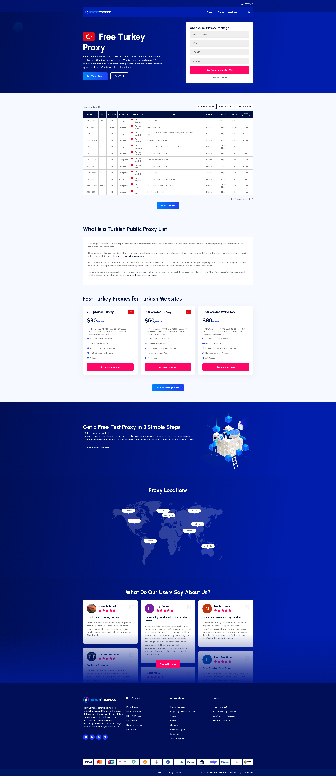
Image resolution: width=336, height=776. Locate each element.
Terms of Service (218, 772)
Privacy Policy (234, 772)
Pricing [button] (221, 12)
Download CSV (244, 106)
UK (163, 510)
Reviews (174, 720)
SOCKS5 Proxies (133, 711)
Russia (194, 510)
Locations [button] (232, 12)
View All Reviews (168, 664)
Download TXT (225, 106)
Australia (208, 546)
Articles (173, 716)
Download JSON (206, 106)
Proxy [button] (210, 12)
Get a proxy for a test (98, 447)
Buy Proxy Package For (219, 70)
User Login (248, 4)
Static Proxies (132, 720)
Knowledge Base (177, 707)
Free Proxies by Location (224, 711)
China (197, 524)
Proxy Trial (131, 729)
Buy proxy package (110, 367)
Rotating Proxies (134, 725)
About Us (203, 772)
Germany (168, 515)
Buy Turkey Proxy (95, 76)
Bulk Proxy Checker (221, 720)
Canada (128, 510)
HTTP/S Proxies (133, 716)
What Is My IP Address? (224, 716)
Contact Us (175, 734)
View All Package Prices (168, 387)
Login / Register (177, 738)
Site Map (174, 725)
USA (134, 520)
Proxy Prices (132, 707)
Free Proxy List (220, 707)
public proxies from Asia (128, 256)
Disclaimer (248, 772)
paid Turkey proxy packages (143, 275)
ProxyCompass (175, 772)
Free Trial (119, 76)
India (189, 530)
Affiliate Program (177, 729)
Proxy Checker (168, 205)
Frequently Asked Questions (182, 711)
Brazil (150, 540)
